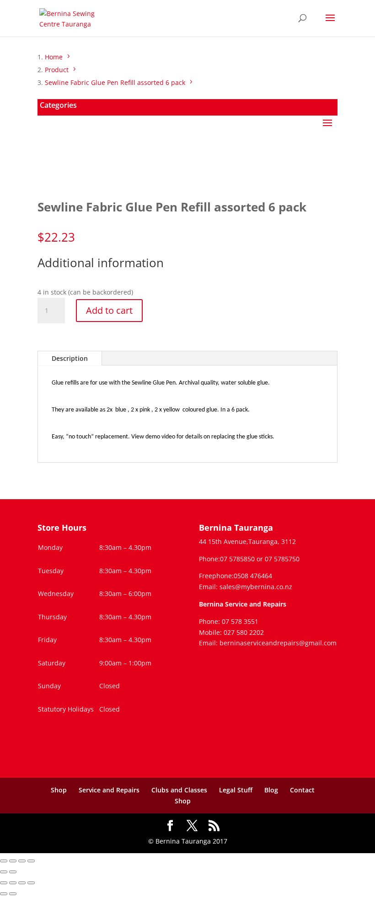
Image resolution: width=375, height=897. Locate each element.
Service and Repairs (109, 790)
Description (70, 358)
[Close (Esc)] (31, 861)
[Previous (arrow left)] (3, 872)
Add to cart (109, 310)
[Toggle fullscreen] (12, 861)
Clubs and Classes (179, 790)
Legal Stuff (235, 790)
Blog (271, 790)
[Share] (22, 861)
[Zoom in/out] (3, 861)
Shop (59, 790)
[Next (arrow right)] (12, 872)
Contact (302, 790)
